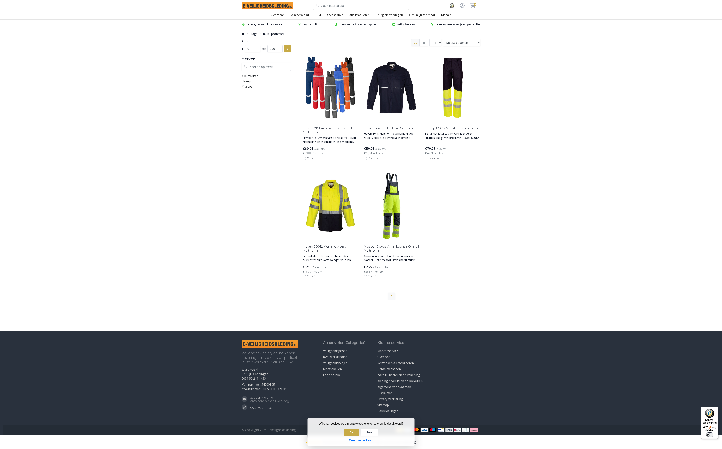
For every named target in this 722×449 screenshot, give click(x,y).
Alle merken (250, 76)
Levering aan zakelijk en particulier (458, 24)
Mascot (247, 86)
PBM (318, 15)
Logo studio (311, 24)
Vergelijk (312, 157)
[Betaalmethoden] (416, 430)
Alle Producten (359, 15)
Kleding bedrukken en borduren (400, 381)
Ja (351, 432)
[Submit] (287, 48)
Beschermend (299, 15)
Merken (446, 15)
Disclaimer (384, 393)
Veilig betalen (406, 24)
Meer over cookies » (361, 440)
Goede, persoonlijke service (264, 24)
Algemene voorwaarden (394, 387)
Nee (369, 432)
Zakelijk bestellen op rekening (398, 375)
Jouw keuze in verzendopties (358, 24)
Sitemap (383, 405)
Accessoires (335, 15)
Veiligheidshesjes (335, 363)
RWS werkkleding (335, 357)
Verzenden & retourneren (395, 363)
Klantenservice (387, 351)
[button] (461, 5)
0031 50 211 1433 (254, 378)
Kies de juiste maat (422, 15)
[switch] (709, 434)
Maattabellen (332, 369)
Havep (246, 81)
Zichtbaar (277, 15)
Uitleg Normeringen (389, 15)
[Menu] (716, 409)
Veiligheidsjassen (335, 351)
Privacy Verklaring (390, 399)
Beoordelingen (387, 411)
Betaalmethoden (389, 369)
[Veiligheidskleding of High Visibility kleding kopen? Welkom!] (277, 5)
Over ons (383, 357)
